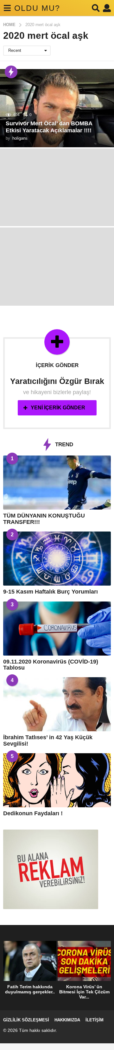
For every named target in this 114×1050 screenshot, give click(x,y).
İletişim (95, 1020)
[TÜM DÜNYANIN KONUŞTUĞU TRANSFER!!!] (57, 482)
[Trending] (11, 72)
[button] (7, 8)
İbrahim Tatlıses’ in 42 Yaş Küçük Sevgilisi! (47, 740)
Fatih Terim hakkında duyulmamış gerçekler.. (30, 989)
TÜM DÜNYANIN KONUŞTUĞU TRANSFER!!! (44, 518)
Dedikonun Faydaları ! (33, 813)
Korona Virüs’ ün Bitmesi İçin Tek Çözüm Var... (84, 991)
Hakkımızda (67, 1020)
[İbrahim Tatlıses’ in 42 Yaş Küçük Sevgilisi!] (57, 704)
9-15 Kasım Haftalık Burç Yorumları (50, 591)
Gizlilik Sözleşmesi (26, 1020)
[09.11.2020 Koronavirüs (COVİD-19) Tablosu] (57, 628)
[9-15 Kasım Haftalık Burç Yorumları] (57, 559)
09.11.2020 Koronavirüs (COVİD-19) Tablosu (50, 664)
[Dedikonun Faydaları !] (57, 780)
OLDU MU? (37, 7)
